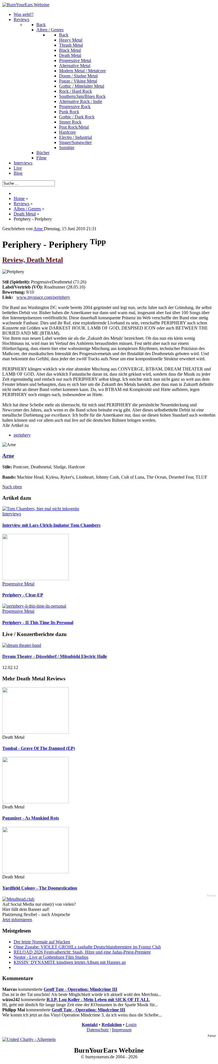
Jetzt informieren (17, 919)
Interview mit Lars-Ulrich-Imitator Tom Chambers (51, 525)
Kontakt (90, 1024)
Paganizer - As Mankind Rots (30, 818)
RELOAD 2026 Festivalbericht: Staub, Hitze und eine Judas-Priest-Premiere (82, 952)
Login (131, 1024)
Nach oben (12, 486)
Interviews (11, 513)
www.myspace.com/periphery (43, 297)
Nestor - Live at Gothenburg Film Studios (51, 957)
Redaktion (112, 1024)
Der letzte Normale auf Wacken (42, 941)
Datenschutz (98, 1029)
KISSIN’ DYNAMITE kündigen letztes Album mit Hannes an (70, 962)
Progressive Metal (18, 583)
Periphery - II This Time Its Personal (37, 622)
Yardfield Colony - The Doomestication (39, 888)
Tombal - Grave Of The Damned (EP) (38, 748)
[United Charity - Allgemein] (29, 1039)
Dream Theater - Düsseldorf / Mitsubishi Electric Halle (54, 656)
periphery (22, 435)
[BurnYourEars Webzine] (25, 4)
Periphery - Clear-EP (22, 594)
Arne (8, 456)
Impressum (121, 1029)
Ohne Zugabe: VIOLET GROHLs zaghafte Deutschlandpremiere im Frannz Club (87, 946)
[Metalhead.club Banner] (18, 899)
